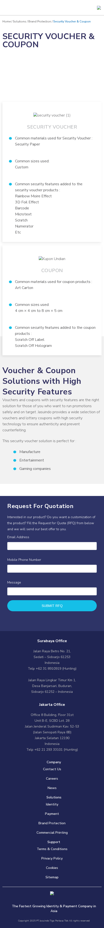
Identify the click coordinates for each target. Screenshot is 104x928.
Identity (52, 804)
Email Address (18, 537)
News (52, 788)
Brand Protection (39, 21)
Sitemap (52, 877)
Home (6, 21)
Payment (52, 813)
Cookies (52, 868)
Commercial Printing (52, 832)
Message (14, 582)
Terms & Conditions (52, 849)
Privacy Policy (52, 858)
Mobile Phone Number (24, 559)
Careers (52, 778)
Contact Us (52, 769)
